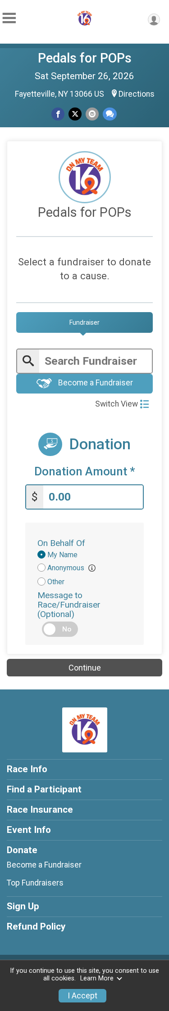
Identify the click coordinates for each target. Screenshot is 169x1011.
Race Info (27, 769)
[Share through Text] (110, 114)
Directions (137, 93)
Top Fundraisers (35, 882)
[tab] (84, 322)
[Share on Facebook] (57, 114)
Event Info (29, 829)
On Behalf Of (61, 543)
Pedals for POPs (85, 58)
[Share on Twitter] (75, 114)
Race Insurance (40, 809)
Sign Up (23, 906)
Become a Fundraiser (94, 383)
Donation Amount (84, 471)
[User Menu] (154, 19)
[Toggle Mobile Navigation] (9, 18)
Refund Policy (36, 926)
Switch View (116, 403)
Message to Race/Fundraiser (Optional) (68, 604)
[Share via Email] (92, 114)
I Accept (82, 995)
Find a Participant (44, 789)
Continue (85, 667)
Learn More (97, 978)
